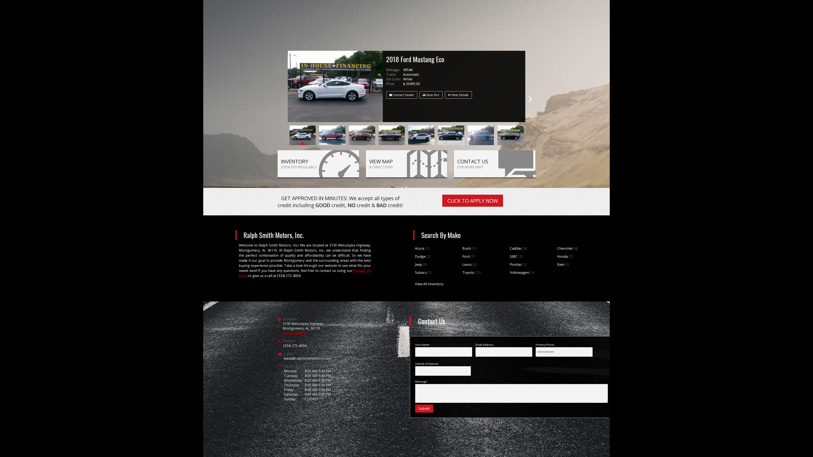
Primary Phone (545, 345)
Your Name (422, 345)
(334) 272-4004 (294, 345)
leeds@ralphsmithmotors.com (307, 358)
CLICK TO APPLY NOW (472, 200)
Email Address (485, 345)
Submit (424, 408)
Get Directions (294, 333)
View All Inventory (429, 284)
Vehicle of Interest (426, 364)
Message (421, 381)
